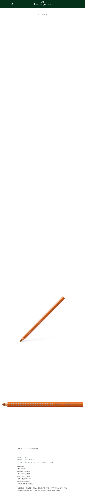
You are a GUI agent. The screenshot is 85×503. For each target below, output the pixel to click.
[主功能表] (5, 4)
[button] (42, 319)
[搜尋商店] (12, 4)
